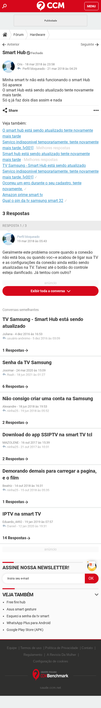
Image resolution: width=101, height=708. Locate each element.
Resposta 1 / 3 (14, 226)
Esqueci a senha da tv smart (28, 616)
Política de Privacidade (61, 648)
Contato (87, 648)
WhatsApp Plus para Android (28, 623)
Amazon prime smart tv (22, 194)
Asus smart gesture (21, 609)
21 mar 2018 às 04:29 (62, 68)
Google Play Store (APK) (25, 630)
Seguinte (87, 44)
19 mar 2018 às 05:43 (32, 241)
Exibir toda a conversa (48, 291)
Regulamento (33, 655)
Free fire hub (16, 602)
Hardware (37, 35)
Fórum (18, 35)
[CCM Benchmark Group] (50, 675)
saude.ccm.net (50, 687)
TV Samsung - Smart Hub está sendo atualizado (44, 165)
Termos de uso (30, 648)
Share (13, 110)
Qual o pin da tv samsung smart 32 (32, 200)
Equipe (12, 648)
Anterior (13, 44)
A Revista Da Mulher (61, 655)
